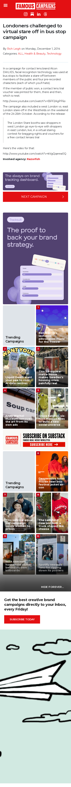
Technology (54, 53)
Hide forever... (52, 587)
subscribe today (22, 619)
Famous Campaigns (35, 6)
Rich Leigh (14, 48)
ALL (20, 53)
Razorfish (33, 159)
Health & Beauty (35, 53)
